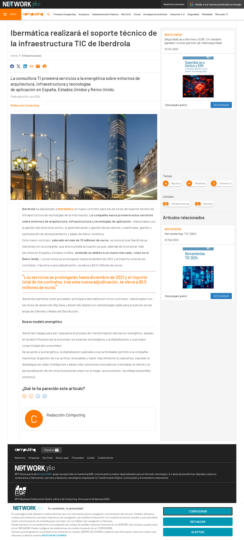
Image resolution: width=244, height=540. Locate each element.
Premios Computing (65, 14)
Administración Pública (105, 14)
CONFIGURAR (198, 511)
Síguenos (49, 449)
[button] (10, 14)
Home (14, 55)
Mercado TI (221, 14)
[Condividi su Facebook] (12, 66)
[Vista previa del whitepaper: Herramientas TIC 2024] (198, 268)
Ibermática (65, 209)
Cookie (90, 457)
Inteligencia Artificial (155, 14)
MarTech (126, 14)
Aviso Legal (62, 457)
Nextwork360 (44, 473)
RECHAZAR (197, 521)
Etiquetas (34, 457)
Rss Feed (47, 457)
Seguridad (193, 14)
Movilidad (207, 14)
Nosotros (20, 457)
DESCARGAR (221, 105)
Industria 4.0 (177, 14)
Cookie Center (105, 457)
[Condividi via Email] (38, 66)
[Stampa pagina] (44, 66)
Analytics (84, 14)
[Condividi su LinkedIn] (25, 66)
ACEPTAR (197, 532)
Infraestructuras (31, 55)
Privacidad (78, 457)
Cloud (137, 14)
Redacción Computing (25, 105)
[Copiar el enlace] (31, 66)
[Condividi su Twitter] (18, 66)
